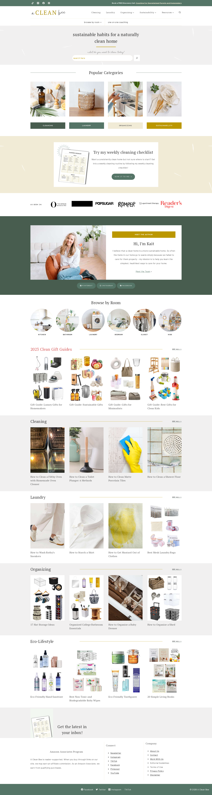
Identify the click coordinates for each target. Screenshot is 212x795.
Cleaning (95, 12)
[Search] (137, 58)
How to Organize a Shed (161, 624)
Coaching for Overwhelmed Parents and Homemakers (159, 3)
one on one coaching (118, 22)
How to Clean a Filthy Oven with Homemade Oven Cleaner (46, 480)
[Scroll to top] (206, 785)
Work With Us (156, 759)
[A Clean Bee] (48, 12)
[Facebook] (43, 3)
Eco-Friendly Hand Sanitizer (46, 696)
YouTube (114, 773)
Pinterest (115, 769)
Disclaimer (155, 774)
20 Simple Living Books (160, 696)
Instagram (115, 757)
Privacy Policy (157, 771)
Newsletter (115, 753)
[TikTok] (32, 3)
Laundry (110, 12)
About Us (154, 751)
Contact (154, 755)
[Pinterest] (49, 3)
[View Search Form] (180, 12)
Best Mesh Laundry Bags (161, 552)
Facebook (115, 765)
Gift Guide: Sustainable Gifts (86, 404)
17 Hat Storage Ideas (42, 624)
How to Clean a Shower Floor (164, 476)
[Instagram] (38, 3)
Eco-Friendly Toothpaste (122, 696)
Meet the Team (143, 271)
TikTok (113, 761)
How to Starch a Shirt (82, 552)
